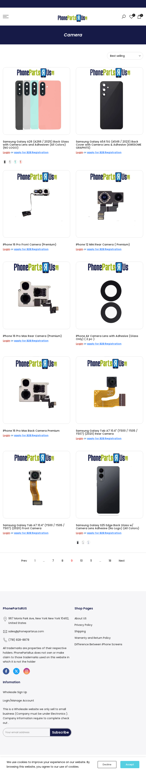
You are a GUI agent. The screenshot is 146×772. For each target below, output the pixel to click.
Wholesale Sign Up (15, 692)
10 (81, 561)
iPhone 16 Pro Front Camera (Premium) (29, 244)
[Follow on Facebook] (6, 671)
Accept (130, 764)
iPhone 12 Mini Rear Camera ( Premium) (103, 244)
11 (91, 561)
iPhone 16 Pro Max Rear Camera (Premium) (32, 336)
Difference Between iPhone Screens (98, 644)
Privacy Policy (83, 625)
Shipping (80, 631)
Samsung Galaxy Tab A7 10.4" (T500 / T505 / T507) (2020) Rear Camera (106, 432)
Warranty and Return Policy (93, 638)
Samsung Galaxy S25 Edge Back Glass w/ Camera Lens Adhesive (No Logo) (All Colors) (107, 526)
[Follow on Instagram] (26, 671)
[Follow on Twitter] (16, 671)
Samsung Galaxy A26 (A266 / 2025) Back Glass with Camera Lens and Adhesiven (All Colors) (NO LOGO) (36, 145)
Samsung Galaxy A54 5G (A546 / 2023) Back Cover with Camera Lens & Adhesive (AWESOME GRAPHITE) (108, 145)
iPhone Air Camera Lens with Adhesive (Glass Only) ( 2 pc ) (107, 337)
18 (110, 561)
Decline (107, 764)
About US (80, 618)
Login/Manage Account (18, 700)
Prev (24, 561)
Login (6, 152)
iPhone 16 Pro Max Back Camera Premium (31, 431)
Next (122, 561)
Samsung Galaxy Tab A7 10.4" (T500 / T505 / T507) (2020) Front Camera (33, 526)
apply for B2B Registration (31, 152)
